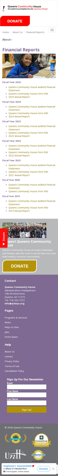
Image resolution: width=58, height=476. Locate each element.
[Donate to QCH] (15, 21)
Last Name (12, 399)
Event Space (11, 336)
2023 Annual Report (19, 135)
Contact (9, 356)
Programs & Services (16, 317)
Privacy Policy (12, 361)
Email (10, 383)
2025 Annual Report (19, 96)
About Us (18, 32)
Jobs (7, 332)
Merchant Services (38, 461)
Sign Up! (27, 409)
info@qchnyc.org (14, 303)
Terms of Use (12, 366)
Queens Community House (28, 11)
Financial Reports (35, 32)
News (8, 322)
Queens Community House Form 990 (28, 93)
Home (5, 32)
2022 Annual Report (19, 155)
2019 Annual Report (19, 210)
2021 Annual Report (19, 175)
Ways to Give (12, 327)
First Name (12, 391)
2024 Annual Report (19, 116)
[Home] (4, 8)
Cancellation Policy (14, 370)
